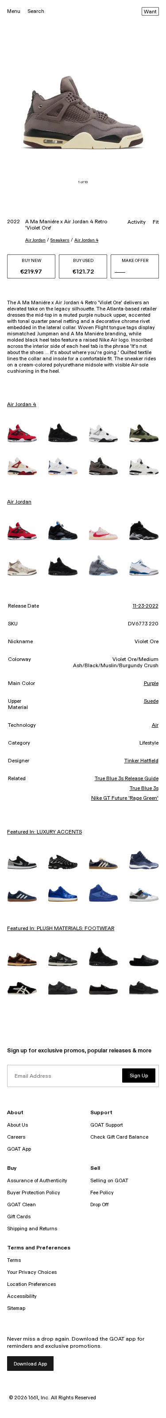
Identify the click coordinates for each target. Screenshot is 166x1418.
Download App (30, 1364)
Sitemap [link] (16, 1308)
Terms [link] (14, 1260)
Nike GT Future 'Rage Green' (124, 798)
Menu (13, 11)
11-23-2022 (145, 606)
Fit (156, 222)
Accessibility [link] (22, 1296)
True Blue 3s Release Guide (126, 779)
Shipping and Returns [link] (32, 1228)
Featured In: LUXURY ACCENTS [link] (44, 832)
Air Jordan (35, 240)
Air (155, 725)
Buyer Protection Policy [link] (33, 1192)
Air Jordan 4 (86, 240)
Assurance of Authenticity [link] (37, 1180)
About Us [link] (17, 1125)
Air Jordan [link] (19, 502)
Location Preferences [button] (31, 1284)
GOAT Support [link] (106, 1125)
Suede (151, 701)
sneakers (59, 240)
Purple (151, 683)
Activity (136, 222)
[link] (22, 433)
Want (150, 12)
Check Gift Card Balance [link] (119, 1137)
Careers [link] (16, 1137)
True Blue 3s (144, 788)
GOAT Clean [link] (21, 1204)
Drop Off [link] (99, 1204)
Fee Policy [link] (102, 1192)
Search (35, 11)
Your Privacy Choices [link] (32, 1272)
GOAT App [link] (19, 1149)
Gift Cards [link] (19, 1216)
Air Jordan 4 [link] (21, 404)
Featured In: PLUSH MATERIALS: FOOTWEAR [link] (60, 928)
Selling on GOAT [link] (109, 1180)
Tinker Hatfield (141, 761)
